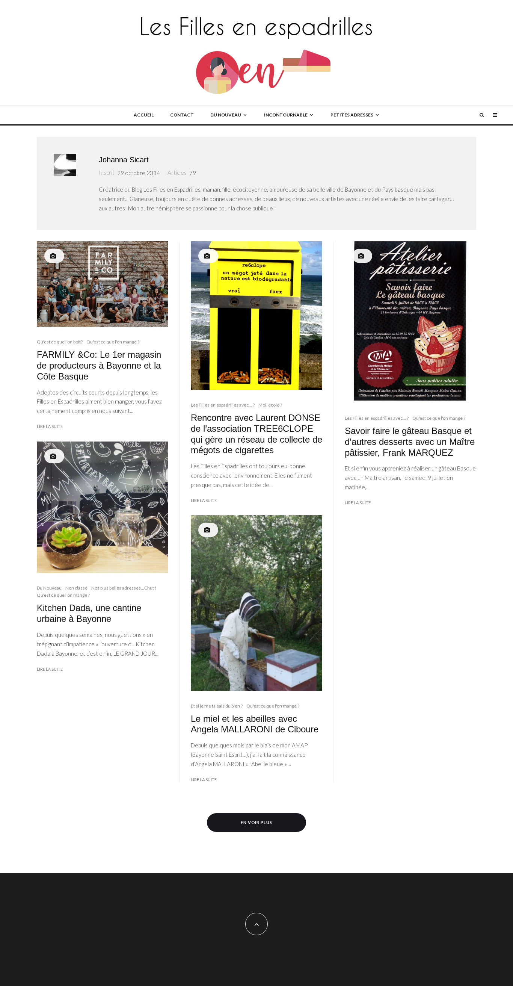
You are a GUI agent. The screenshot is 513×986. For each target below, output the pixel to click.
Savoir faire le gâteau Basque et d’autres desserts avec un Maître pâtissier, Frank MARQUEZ (410, 442)
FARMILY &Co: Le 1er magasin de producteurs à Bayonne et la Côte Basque (99, 365)
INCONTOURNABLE (286, 115)
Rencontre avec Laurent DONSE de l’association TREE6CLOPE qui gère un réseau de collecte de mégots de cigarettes (256, 434)
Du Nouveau (49, 588)
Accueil (144, 115)
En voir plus (257, 822)
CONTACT (182, 115)
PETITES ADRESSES (351, 115)
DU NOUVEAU (225, 115)
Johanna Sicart (124, 160)
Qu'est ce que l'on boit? (60, 342)
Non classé (76, 588)
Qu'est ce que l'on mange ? (112, 342)
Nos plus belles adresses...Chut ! (124, 588)
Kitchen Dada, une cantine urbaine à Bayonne (89, 613)
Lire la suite (50, 426)
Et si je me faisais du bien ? (217, 706)
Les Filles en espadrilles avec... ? (223, 405)
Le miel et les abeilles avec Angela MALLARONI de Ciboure (254, 724)
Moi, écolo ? (270, 405)
